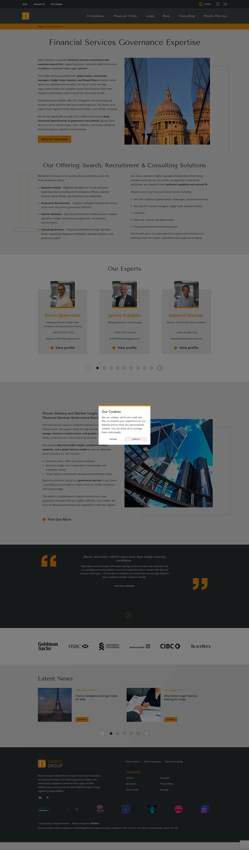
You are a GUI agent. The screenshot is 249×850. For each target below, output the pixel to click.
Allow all (136, 439)
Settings (113, 439)
